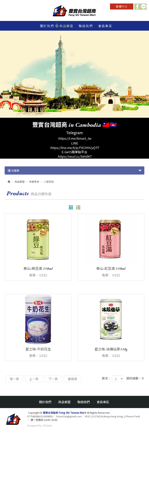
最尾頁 (72, 378)
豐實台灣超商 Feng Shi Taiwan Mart (74, 11)
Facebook (137, 6)
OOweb (47, 425)
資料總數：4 (134, 378)
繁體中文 (121, 6)
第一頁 (14, 378)
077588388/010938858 (40, 416)
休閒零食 (34, 181)
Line (143, 6)
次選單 (14, 170)
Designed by (34, 425)
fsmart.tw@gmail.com (68, 416)
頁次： (106, 378)
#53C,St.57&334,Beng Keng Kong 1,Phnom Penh (112, 416)
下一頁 (53, 378)
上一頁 (33, 378)
